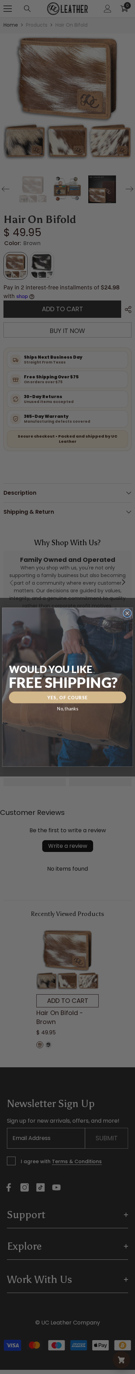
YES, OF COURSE (67, 697)
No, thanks (67, 708)
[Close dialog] (127, 613)
